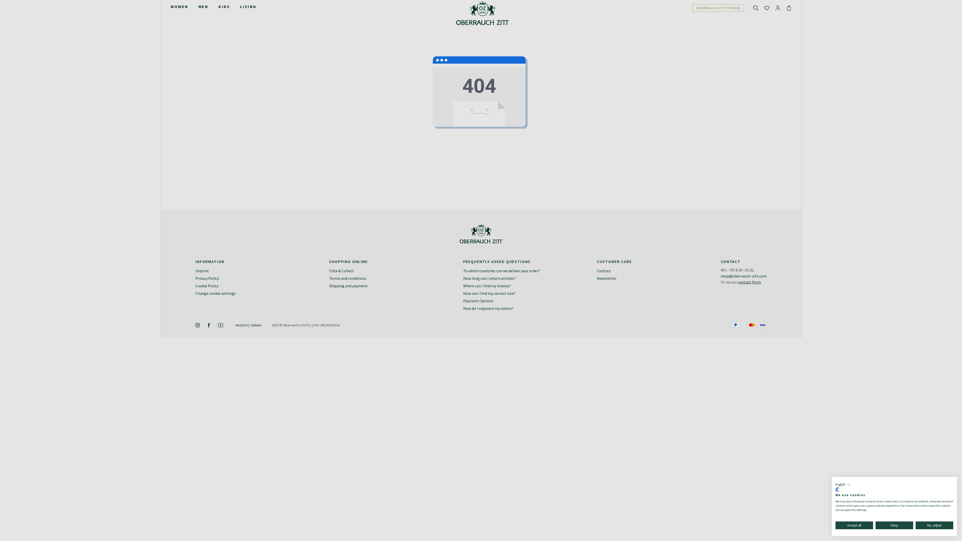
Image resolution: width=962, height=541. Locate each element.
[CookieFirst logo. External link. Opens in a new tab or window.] (837, 489)
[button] (843, 485)
